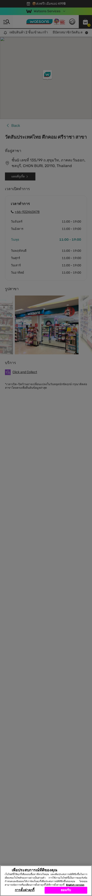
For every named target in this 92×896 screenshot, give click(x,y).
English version (75, 885)
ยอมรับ (66, 890)
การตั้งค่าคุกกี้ (24, 890)
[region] (46, 880)
